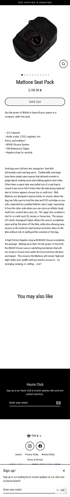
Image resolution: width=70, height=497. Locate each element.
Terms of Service (35, 459)
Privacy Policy (31, 454)
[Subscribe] (58, 402)
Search (18, 454)
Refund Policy (48, 454)
